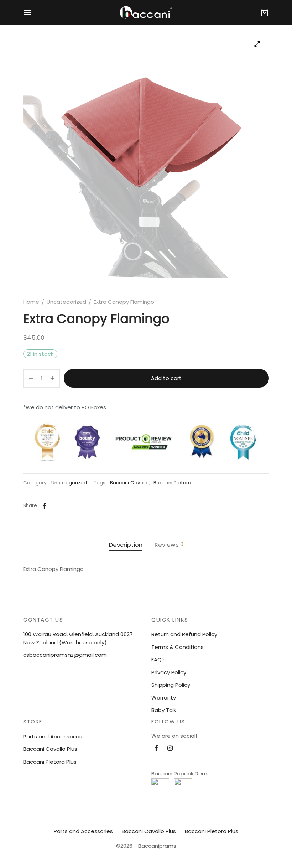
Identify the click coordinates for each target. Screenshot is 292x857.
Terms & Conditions (177, 647)
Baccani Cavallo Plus (50, 749)
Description (125, 545)
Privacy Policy (168, 672)
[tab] (125, 545)
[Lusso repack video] (160, 787)
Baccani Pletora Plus (50, 761)
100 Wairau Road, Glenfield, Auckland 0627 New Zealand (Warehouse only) (78, 638)
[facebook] (156, 748)
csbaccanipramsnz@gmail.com (65, 655)
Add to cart (166, 378)
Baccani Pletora (172, 482)
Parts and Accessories (52, 736)
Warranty (163, 697)
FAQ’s (158, 659)
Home (31, 302)
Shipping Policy (170, 685)
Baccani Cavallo (129, 482)
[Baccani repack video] (183, 787)
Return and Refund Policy (184, 634)
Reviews (169, 545)
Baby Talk (163, 710)
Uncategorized (66, 302)
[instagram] (170, 748)
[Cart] (264, 12)
